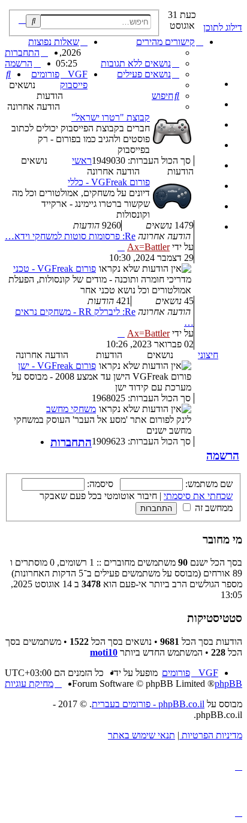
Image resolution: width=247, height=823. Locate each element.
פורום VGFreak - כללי (109, 182)
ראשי (82, 160)
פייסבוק (74, 85)
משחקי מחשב (71, 409)
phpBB (228, 683)
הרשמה (222, 455)
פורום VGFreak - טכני (54, 268)
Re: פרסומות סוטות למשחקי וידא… (70, 236)
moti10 (104, 652)
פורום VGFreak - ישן (57, 366)
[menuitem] (140, 63)
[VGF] (235, 13)
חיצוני (208, 355)
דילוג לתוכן (222, 27)
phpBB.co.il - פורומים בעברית (148, 704)
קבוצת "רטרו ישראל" (110, 117)
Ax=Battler (148, 247)
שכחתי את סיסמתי (198, 496)
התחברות (71, 442)
